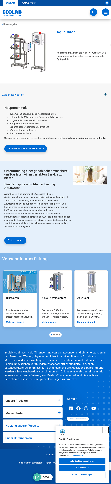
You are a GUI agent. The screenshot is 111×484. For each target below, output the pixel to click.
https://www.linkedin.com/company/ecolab (71, 408)
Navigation (13, 94)
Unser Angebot (10, 24)
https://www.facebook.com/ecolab (78, 408)
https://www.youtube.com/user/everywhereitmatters (93, 408)
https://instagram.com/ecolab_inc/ (86, 408)
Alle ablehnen (82, 468)
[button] (93, 12)
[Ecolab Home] (11, 13)
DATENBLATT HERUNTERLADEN (24, 148)
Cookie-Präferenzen (78, 419)
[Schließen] (105, 430)
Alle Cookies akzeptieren (82, 461)
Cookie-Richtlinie (76, 455)
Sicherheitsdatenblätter (31, 463)
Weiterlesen (14, 240)
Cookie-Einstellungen (82, 475)
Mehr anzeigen (14, 322)
